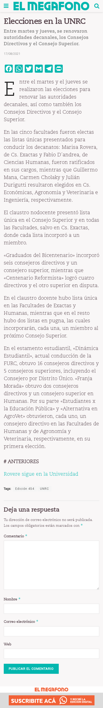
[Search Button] (96, 6)
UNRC (44, 489)
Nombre (12, 599)
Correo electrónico (21, 621)
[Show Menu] (6, 6)
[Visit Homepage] (51, 6)
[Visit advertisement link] (51, 700)
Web (7, 644)
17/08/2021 (12, 54)
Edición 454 (24, 489)
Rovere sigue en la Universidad (41, 474)
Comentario (16, 536)
